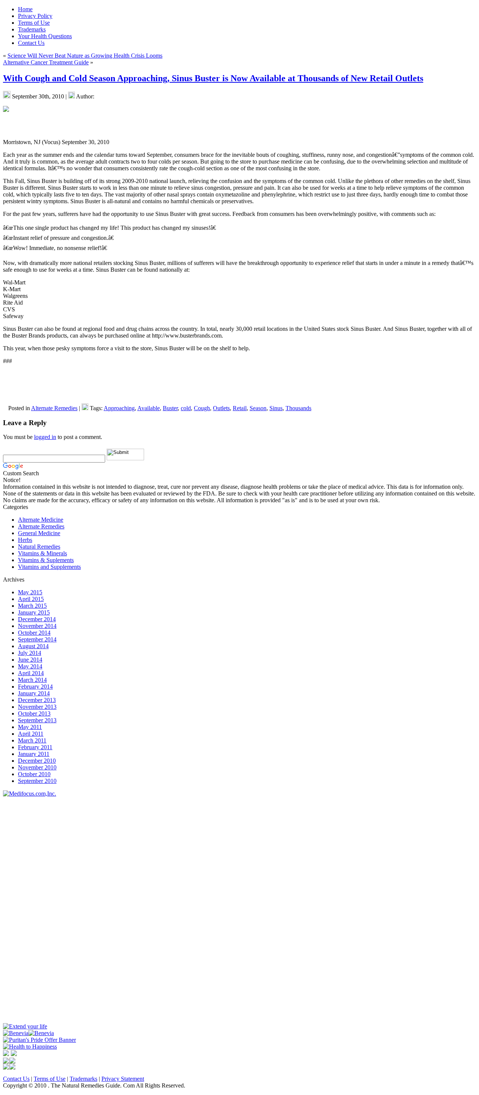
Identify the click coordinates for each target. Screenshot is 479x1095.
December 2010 (37, 760)
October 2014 (34, 632)
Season (258, 408)
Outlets (221, 408)
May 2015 (30, 592)
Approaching (119, 408)
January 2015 (34, 612)
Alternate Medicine (40, 519)
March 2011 (32, 740)
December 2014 (37, 619)
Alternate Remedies (54, 408)
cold (186, 408)
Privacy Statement (122, 1079)
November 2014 (37, 626)
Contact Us (16, 1079)
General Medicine (39, 533)
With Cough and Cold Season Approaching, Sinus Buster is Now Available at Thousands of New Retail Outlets (213, 78)
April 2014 (31, 673)
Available (148, 408)
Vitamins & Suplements (46, 560)
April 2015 (31, 599)
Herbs (25, 540)
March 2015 (32, 606)
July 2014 (29, 653)
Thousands (298, 408)
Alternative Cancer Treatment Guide (46, 62)
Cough (202, 408)
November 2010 (37, 767)
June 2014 (30, 659)
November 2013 (37, 707)
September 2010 (37, 781)
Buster (170, 408)
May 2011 (30, 727)
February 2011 (35, 747)
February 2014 (35, 686)
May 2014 (30, 666)
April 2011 (30, 733)
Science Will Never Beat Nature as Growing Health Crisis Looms (84, 55)
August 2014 (33, 646)
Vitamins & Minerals (42, 553)
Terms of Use (49, 1079)
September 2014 (37, 639)
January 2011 (33, 754)
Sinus (276, 408)
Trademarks (83, 1079)
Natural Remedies (39, 546)
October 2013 (34, 713)
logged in (45, 437)
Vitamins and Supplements (49, 567)
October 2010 (34, 774)
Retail (240, 408)
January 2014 (34, 693)
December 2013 (37, 700)
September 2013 (37, 720)
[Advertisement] (25, 909)
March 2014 (32, 680)
